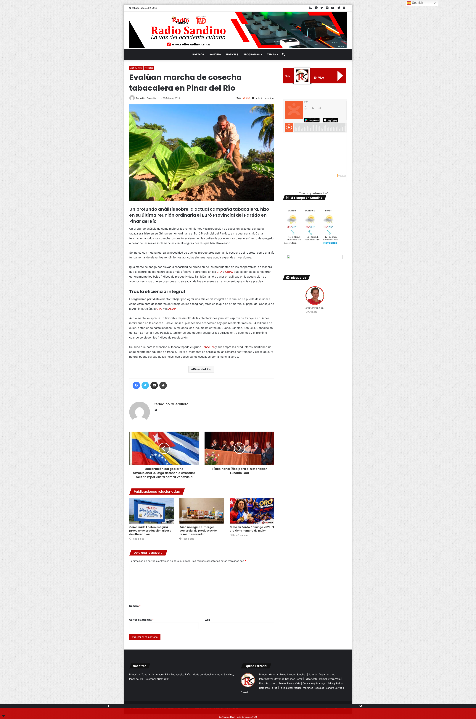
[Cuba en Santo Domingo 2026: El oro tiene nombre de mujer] (252, 510)
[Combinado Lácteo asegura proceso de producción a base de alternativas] (151, 510)
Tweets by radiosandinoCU (314, 193)
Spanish (417, 2)
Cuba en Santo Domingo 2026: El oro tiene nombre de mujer (252, 528)
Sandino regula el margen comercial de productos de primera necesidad (198, 530)
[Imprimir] (163, 385)
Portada (198, 54)
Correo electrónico (141, 619)
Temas (271, 54)
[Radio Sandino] (238, 30)
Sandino (215, 54)
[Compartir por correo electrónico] (154, 385)
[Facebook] (136, 385)
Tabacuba (208, 347)
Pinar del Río (202, 369)
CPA (219, 271)
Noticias (232, 54)
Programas (252, 54)
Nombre (135, 605)
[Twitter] (145, 385)
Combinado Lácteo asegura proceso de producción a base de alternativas (150, 530)
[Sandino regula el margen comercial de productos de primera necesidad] (201, 510)
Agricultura (136, 67)
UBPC (229, 271)
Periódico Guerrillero (147, 98)
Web (207, 619)
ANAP (172, 308)
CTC (159, 308)
